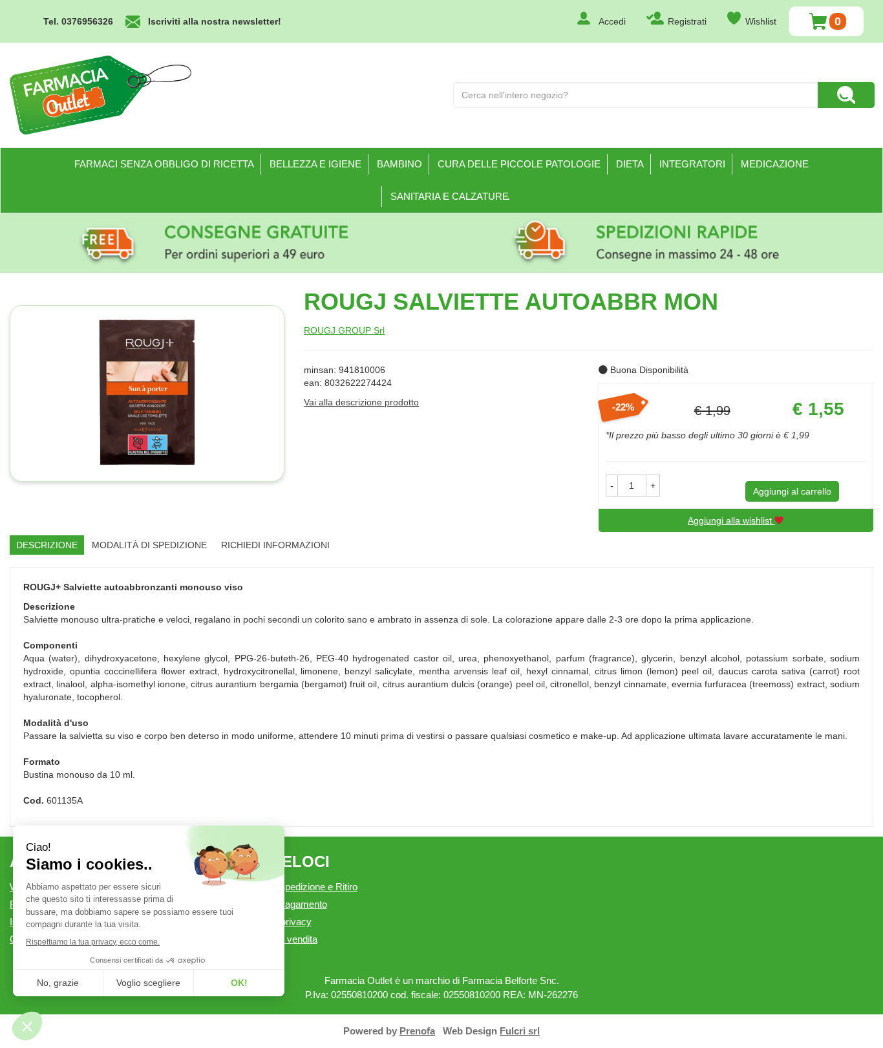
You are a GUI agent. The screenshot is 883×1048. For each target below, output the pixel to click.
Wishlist (760, 21)
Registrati (687, 21)
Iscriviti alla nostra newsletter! (214, 21)
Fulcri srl (520, 1030)
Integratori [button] (692, 163)
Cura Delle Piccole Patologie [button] (519, 163)
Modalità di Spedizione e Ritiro (294, 886)
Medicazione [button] (775, 163)
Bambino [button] (399, 163)
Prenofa (417, 1030)
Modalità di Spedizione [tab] (149, 545)
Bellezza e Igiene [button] (315, 163)
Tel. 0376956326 (78, 21)
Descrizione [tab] (47, 545)
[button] (612, 486)
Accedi (612, 21)
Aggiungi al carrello (792, 491)
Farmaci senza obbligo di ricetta (164, 163)
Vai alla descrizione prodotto (361, 402)
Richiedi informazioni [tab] (275, 545)
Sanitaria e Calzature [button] (449, 196)
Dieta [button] (630, 163)
